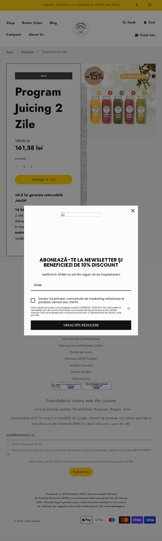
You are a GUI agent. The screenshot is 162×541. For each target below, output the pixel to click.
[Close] (133, 211)
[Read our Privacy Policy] (128, 308)
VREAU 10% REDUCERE (81, 325)
